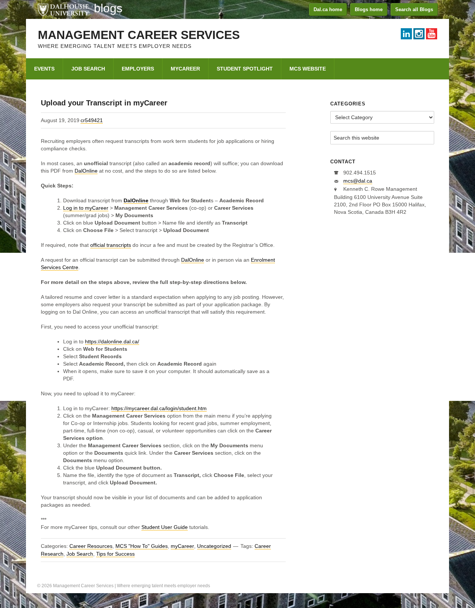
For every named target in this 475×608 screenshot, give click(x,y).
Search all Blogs (414, 9)
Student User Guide (164, 527)
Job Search (79, 554)
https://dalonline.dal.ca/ (112, 341)
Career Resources (90, 546)
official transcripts (110, 245)
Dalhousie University (63, 9)
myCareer (182, 546)
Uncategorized (214, 546)
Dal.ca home (328, 9)
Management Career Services (139, 35)
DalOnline (86, 171)
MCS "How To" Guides (141, 546)
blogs (108, 8)
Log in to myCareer (85, 208)
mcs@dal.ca (357, 181)
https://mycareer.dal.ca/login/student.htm (159, 408)
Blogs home (369, 9)
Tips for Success (115, 554)
